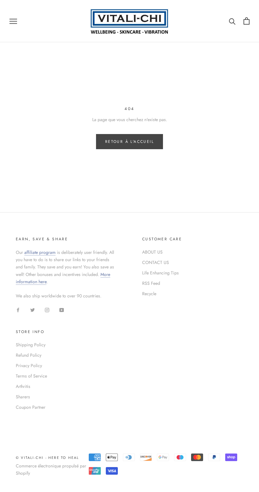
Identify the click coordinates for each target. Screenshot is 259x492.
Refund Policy (28, 355)
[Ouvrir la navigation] (13, 21)
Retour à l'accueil (129, 141)
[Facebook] (18, 309)
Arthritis (23, 386)
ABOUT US (152, 252)
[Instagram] (47, 309)
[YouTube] (61, 309)
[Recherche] (232, 21)
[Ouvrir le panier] (247, 21)
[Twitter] (32, 309)
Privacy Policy (29, 365)
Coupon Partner (30, 407)
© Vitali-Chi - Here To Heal (47, 457)
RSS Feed (151, 283)
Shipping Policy (30, 345)
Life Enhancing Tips (160, 273)
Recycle (149, 293)
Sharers (23, 397)
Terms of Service (31, 376)
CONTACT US (155, 262)
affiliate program (40, 252)
